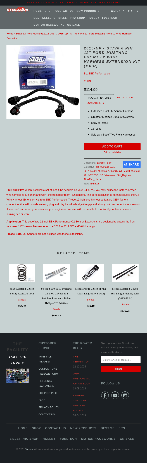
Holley (93, 18)
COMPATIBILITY (95, 103)
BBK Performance (99, 73)
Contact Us (64, 11)
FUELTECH (109, 18)
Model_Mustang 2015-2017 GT (106, 171)
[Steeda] (17, 9)
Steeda (22, 299)
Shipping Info (48, 393)
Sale (109, 162)
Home (38, 11)
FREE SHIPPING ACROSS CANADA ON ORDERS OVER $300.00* (73, 2)
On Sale (73, 25)
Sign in (119, 11)
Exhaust (20, 33)
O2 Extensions (107, 175)
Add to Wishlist (112, 152)
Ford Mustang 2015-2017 (41, 33)
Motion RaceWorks (49, 25)
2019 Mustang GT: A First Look (81, 378)
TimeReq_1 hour (92, 179)
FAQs (42, 400)
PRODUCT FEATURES (99, 97)
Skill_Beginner (124, 175)
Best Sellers (45, 18)
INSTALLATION (125, 97)
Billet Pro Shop (71, 18)
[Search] (138, 11)
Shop (49, 11)
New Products (88, 11)
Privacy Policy (49, 407)
